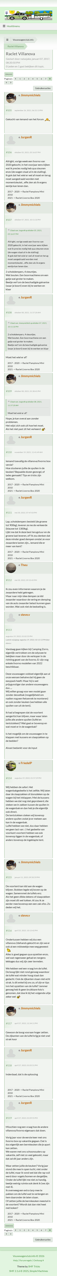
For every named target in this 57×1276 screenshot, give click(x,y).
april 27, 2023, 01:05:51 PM (26, 1065)
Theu (24, 565)
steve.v (25, 614)
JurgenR (26, 137)
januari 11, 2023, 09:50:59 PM (27, 877)
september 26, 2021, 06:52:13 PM (29, 110)
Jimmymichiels (30, 95)
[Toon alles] (7, 39)
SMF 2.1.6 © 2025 (19, 1270)
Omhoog (9, 1226)
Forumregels (25, 1260)
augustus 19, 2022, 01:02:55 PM (19, 636)
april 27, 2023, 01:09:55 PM (26, 1118)
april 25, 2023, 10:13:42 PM (26, 930)
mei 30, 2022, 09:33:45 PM (26, 580)
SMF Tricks (34, 1266)
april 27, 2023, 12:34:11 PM (26, 1023)
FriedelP (26, 763)
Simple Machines (39, 1270)
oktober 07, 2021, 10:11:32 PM (28, 220)
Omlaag (8, 74)
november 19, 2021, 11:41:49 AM (29, 452)
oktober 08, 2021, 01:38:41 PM (28, 391)
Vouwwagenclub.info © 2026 (28, 1255)
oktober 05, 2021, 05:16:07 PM (28, 152)
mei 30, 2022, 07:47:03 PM (26, 513)
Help (15, 1260)
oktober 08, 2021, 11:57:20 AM (28, 312)
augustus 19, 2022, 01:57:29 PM (28, 778)
